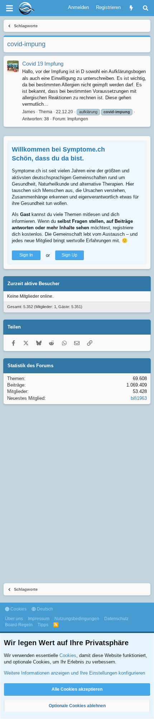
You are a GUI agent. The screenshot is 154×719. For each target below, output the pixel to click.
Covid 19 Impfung (42, 64)
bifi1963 (139, 398)
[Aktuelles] (131, 8)
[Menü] (9, 8)
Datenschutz (116, 618)
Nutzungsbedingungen (76, 618)
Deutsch (44, 609)
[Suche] (146, 8)
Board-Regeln (19, 624)
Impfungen (77, 118)
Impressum (38, 618)
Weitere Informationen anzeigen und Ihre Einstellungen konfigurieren (74, 673)
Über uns (14, 618)
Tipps (43, 624)
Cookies (18, 609)
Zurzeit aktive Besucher (33, 283)
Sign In (26, 255)
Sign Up (69, 255)
